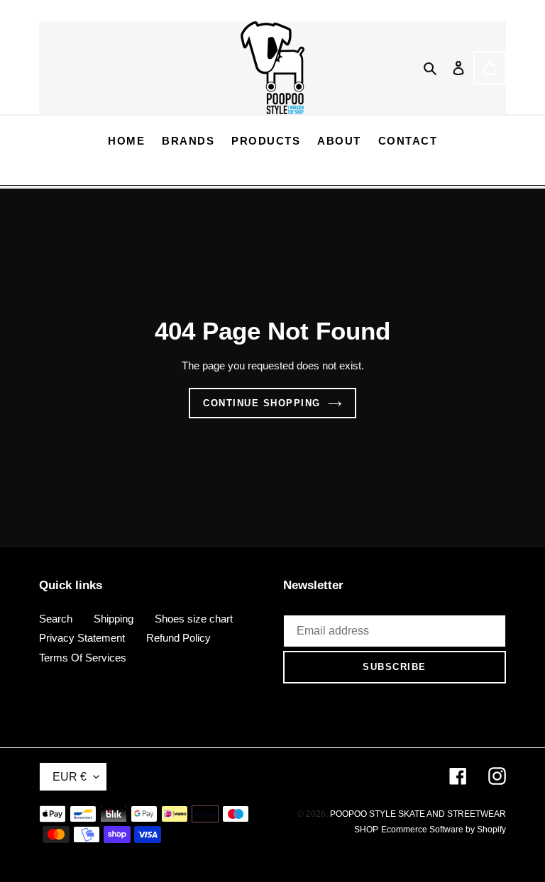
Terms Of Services (82, 658)
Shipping (113, 619)
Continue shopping (262, 403)
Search (55, 619)
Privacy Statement (82, 638)
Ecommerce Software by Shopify (443, 829)
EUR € (70, 777)
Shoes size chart (194, 619)
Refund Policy (178, 638)
